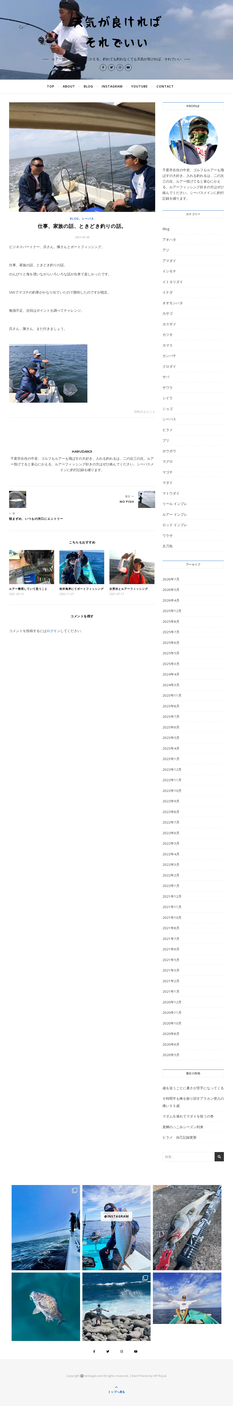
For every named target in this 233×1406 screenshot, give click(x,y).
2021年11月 (172, 906)
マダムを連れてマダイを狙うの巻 (188, 1116)
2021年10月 (172, 917)
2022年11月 (172, 780)
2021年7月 (171, 938)
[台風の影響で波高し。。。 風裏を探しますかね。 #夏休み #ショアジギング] (116, 1307)
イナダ (167, 292)
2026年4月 (171, 600)
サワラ (167, 387)
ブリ (165, 440)
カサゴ (167, 313)
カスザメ (169, 324)
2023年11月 (172, 695)
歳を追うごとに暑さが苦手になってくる (193, 1088)
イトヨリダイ (172, 281)
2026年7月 (171, 579)
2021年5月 (171, 959)
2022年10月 (172, 790)
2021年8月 (171, 928)
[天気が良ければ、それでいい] (116, 31)
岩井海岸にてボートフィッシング (81, 588)
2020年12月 (172, 1002)
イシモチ (169, 271)
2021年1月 (171, 991)
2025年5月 (171, 653)
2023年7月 (171, 716)
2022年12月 (172, 769)
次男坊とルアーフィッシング (128, 588)
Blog (88, 86)
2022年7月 (171, 822)
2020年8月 (171, 1033)
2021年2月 (171, 981)
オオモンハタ (172, 303)
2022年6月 (171, 833)
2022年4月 (171, 854)
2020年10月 (172, 1023)
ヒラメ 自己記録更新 (179, 1137)
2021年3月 (171, 970)
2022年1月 (171, 885)
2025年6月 (171, 642)
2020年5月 (171, 1054)
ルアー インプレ (174, 514)
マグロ (167, 461)
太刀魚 (167, 546)
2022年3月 (171, 864)
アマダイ (169, 260)
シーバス (88, 219)
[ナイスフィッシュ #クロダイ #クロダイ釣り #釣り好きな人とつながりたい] (46, 1307)
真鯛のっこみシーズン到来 (182, 1127)
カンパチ (169, 355)
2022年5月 (171, 843)
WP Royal (159, 1376)
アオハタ (169, 239)
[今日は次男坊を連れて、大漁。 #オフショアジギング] (187, 1298)
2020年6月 (171, 1044)
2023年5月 (171, 737)
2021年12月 (172, 896)
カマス (167, 345)
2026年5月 (171, 589)
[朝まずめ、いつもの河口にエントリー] (17, 499)
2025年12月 (172, 610)
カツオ (167, 334)
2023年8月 (171, 706)
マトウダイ (171, 493)
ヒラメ (167, 429)
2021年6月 (171, 949)
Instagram (112, 86)
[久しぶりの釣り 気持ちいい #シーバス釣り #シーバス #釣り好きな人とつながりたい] (187, 1227)
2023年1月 (171, 758)
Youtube (139, 86)
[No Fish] (146, 499)
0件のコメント (144, 411)
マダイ (167, 482)
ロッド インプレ (174, 524)
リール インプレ (174, 503)
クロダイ (169, 366)
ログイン (53, 630)
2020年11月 (172, 1012)
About (69, 86)
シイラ (167, 398)
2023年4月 (171, 748)
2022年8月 (171, 811)
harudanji (82, 451)
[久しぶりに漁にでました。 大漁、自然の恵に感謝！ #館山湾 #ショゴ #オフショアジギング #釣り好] (116, 1227)
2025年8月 (171, 621)
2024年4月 (171, 674)
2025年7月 (171, 632)
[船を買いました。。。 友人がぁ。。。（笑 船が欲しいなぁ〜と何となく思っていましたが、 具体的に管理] (46, 1227)
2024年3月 (171, 685)
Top (50, 86)
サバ (165, 376)
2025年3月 (171, 663)
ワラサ (167, 535)
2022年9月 (171, 801)
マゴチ (167, 472)
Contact (165, 86)
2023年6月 (171, 727)
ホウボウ (169, 451)
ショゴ (167, 408)
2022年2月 (171, 875)
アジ (165, 250)
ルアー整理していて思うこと (28, 588)
